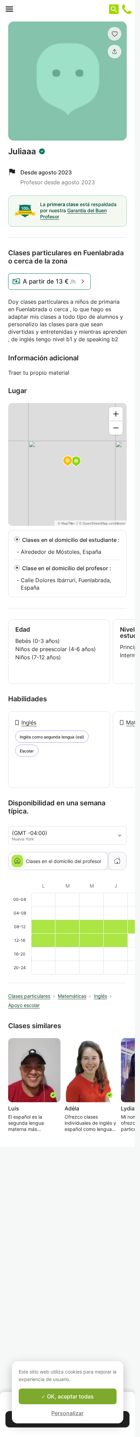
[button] (114, 34)
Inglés (28, 722)
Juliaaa (22, 151)
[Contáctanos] (127, 9)
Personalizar (67, 1413)
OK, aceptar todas (70, 1396)
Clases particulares (29, 996)
